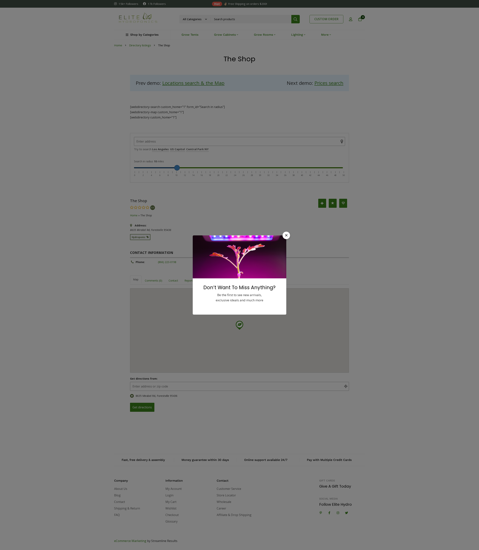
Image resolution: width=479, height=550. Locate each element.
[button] (286, 235)
